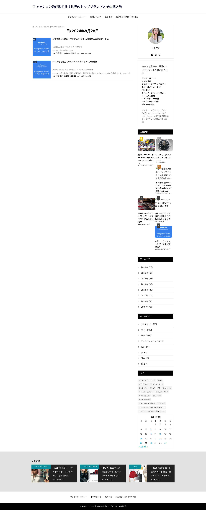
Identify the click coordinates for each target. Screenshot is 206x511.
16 (160, 434)
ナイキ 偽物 (146, 81)
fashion (159, 380)
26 (141, 443)
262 (89, 76)
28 (151, 443)
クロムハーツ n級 (144, 400)
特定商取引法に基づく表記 (127, 17)
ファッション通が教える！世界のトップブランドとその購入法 (77, 6)
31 (165, 443)
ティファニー (143, 388)
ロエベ (166, 392)
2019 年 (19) (146, 307)
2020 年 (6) (146, 301)
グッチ (161, 384)
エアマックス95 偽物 (150, 98)
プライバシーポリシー (77, 17)
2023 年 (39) (147, 284)
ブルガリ (152, 388)
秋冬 (158, 388)
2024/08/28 (71, 53)
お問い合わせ (95, 17)
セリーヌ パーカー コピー (152, 87)
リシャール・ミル (149, 78)
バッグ (34, 62)
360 (89, 53)
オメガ (149, 392)
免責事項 (108, 17)
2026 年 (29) (147, 267)
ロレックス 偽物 (148, 96)
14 (151, 434)
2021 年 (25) (146, 295)
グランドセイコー (145, 396)
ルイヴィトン (143, 384)
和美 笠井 (59, 53)
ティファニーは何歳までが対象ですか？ (152, 411)
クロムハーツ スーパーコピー (153, 93)
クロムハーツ (157, 396)
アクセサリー (149, 324)
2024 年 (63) (147, 278)
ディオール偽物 (148, 104)
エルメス (142, 392)
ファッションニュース (152, 341)
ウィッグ (146, 330)
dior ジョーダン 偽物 (150, 101)
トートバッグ (157, 392)
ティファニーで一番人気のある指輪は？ (152, 407)
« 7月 (141, 447)
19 (141, 438)
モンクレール (166, 388)
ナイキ (153, 380)
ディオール (153, 384)
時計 (145, 347)
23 (160, 438)
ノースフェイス (144, 380)
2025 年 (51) (146, 273)
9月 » (146, 447)
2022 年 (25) (147, 290)
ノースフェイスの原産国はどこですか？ (152, 403)
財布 (34, 39)
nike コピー (146, 90)
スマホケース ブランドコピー (153, 84)
